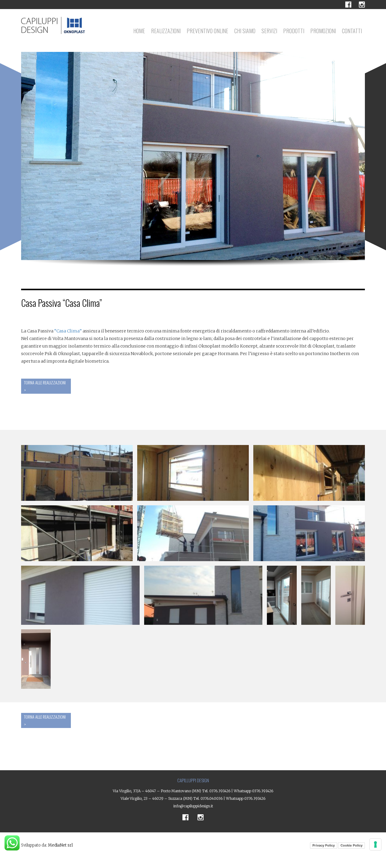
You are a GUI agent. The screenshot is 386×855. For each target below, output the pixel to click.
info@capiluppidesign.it (193, 806)
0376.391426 (219, 791)
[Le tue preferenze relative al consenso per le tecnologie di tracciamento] (375, 844)
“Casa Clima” (68, 331)
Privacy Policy (323, 845)
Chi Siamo (244, 31)
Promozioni (323, 31)
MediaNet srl (60, 845)
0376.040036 (212, 798)
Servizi (269, 31)
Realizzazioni (166, 31)
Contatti (352, 31)
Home (139, 31)
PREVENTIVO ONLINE (207, 31)
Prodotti (293, 31)
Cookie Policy (351, 845)
